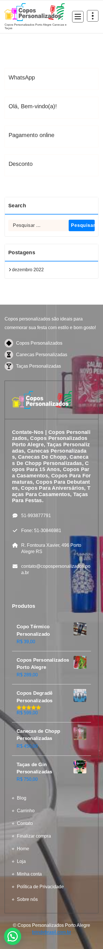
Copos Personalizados (39, 343)
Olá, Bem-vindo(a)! (33, 106)
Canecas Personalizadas (41, 354)
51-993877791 (36, 515)
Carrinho (26, 810)
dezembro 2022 (28, 269)
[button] (12, 936)
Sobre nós (27, 899)
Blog (21, 798)
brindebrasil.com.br (51, 932)
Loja (21, 861)
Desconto (21, 164)
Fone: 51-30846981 (41, 530)
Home (23, 848)
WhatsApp (22, 77)
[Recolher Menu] (78, 16)
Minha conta (29, 874)
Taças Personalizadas (38, 366)
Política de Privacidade (40, 886)
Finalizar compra (34, 836)
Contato (25, 823)
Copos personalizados (27, 318)
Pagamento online (31, 135)
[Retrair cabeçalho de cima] (92, 16)
